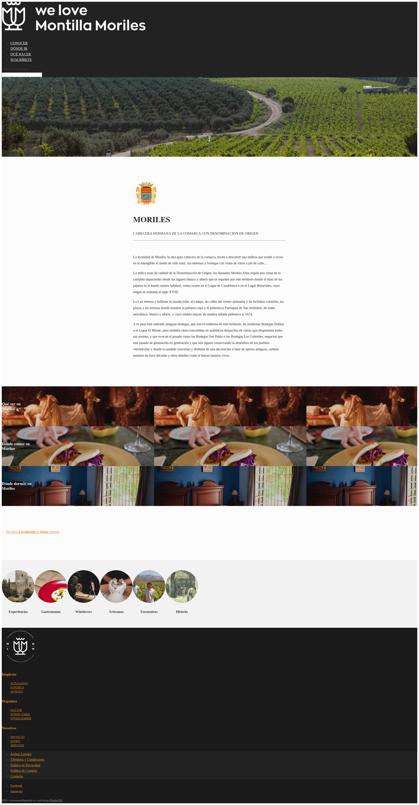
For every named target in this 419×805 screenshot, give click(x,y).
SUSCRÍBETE (21, 60)
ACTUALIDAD (19, 683)
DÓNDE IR (18, 48)
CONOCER (19, 43)
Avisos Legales (20, 754)
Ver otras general (32, 532)
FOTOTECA (17, 687)
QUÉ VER (16, 710)
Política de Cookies (23, 770)
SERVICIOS (17, 745)
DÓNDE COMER (20, 714)
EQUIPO (15, 741)
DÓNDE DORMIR (20, 718)
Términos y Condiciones (27, 759)
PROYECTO (17, 737)
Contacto (16, 776)
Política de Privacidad (25, 765)
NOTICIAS (16, 691)
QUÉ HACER (20, 54)
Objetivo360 (56, 800)
